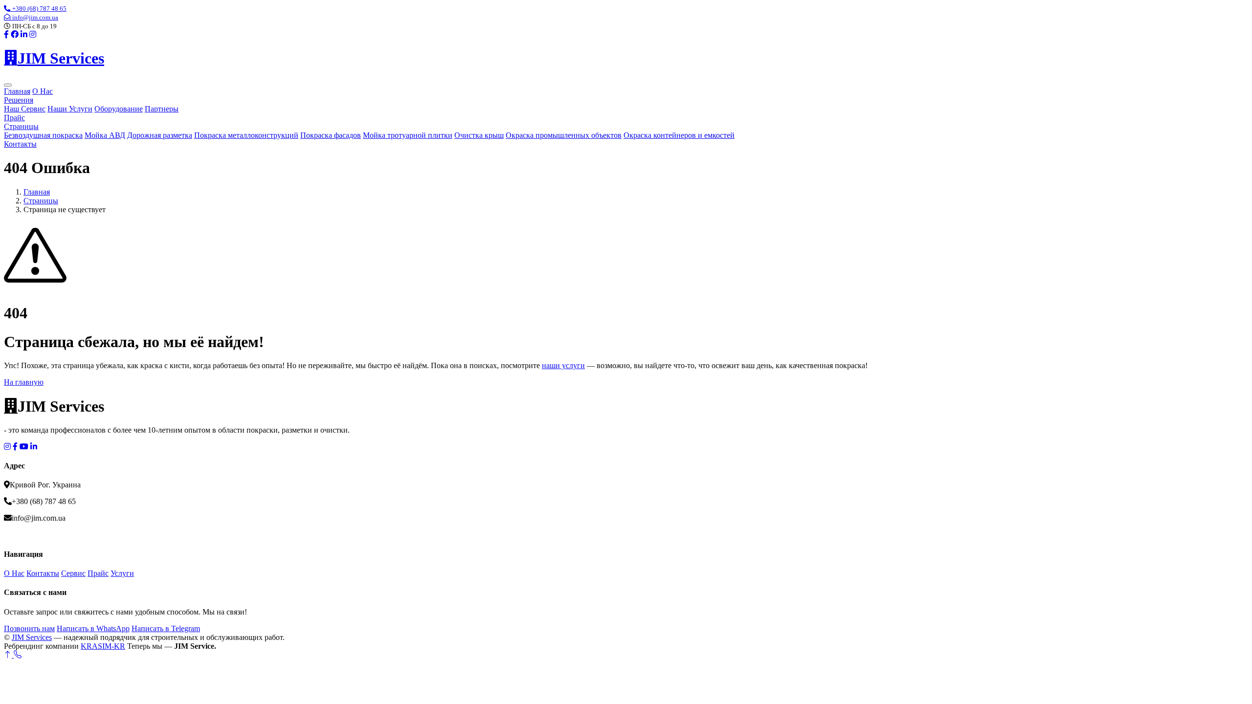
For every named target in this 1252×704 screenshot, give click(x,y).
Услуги (122, 573)
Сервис (73, 573)
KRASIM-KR (103, 646)
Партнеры (162, 109)
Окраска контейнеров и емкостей (679, 135)
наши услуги (563, 365)
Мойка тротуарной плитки (407, 135)
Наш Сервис (24, 109)
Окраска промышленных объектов (564, 135)
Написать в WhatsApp (93, 628)
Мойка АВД (105, 135)
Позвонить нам (29, 628)
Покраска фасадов (330, 135)
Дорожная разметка (159, 135)
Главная (17, 91)
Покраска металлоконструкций (246, 135)
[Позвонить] (18, 655)
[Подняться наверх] (9, 655)
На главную (24, 382)
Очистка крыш (479, 135)
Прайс (14, 117)
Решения (18, 100)
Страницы (21, 126)
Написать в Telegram (166, 628)
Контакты (20, 144)
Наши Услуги (69, 109)
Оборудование (118, 109)
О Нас (42, 91)
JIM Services (32, 637)
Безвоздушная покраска (43, 135)
